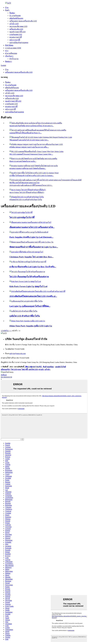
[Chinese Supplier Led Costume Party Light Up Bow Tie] (31, 242)
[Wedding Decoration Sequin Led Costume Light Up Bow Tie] (30, 222)
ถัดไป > (7, 331)
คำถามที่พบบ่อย (11, 53)
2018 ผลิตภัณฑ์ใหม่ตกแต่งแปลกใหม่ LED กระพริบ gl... (33, 296)
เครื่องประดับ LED (16, 29)
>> (11, 331)
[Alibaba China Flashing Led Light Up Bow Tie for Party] (27, 262)
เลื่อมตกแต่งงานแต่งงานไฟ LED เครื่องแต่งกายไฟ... (31, 227)
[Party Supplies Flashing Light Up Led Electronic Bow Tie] (28, 232)
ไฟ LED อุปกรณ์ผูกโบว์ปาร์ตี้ (21, 217)
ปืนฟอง (12, 13)
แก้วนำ (47, 369)
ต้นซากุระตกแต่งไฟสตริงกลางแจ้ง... (22, 161)
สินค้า (7, 10)
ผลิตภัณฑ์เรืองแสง (16, 18)
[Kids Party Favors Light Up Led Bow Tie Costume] (25, 281)
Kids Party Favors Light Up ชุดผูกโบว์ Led (28, 286)
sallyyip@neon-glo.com (17, 353)
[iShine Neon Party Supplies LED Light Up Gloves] (27, 321)
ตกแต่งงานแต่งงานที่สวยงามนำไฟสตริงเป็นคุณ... (27, 168)
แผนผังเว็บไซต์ (60, 367)
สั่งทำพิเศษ (9, 45)
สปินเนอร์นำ (5, 369)
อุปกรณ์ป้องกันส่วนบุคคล (18, 42)
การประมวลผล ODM (13, 48)
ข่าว (6, 51)
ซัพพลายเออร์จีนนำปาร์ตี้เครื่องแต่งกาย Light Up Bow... (33, 247)
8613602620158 (6, 377)
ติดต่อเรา (8, 61)
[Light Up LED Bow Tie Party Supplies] (20, 212)
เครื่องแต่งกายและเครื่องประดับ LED (23, 21)
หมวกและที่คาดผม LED (18, 26)
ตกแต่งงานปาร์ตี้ (15, 37)
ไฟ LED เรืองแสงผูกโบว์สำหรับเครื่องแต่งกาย (29, 276)
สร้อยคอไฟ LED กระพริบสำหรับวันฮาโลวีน (25, 199)
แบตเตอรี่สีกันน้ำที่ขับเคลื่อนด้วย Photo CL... (25, 133)
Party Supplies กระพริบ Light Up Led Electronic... (31, 237)
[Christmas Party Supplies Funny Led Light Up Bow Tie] (26, 252)
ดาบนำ (41, 369)
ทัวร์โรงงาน (13, 59)
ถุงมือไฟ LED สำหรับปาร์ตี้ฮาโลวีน (24, 316)
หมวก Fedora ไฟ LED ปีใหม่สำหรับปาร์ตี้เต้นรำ (26, 192)
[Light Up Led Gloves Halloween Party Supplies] (23, 311)
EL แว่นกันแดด (15, 16)
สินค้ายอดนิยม (48, 367)
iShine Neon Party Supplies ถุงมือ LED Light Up (30, 326)
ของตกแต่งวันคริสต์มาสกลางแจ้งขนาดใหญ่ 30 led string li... (31, 126)
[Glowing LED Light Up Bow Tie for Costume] (27, 272)
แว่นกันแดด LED (15, 34)
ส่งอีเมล (4, 375)
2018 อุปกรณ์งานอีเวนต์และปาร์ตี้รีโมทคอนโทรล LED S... (31, 185)
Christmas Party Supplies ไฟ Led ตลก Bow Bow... (31, 257)
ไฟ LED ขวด (16, 369)
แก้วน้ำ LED (14, 24)
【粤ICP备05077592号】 (33, 367)
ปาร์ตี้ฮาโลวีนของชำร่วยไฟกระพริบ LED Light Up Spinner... (31, 175)
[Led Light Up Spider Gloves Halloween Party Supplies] (25, 301)
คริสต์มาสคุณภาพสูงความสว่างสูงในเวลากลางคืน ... (29, 147)
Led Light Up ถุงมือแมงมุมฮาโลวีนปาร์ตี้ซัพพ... (29, 306)
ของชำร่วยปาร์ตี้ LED (17, 32)
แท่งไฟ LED (33, 369)
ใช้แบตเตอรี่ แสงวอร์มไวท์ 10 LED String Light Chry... (29, 140)
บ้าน (6, 7)
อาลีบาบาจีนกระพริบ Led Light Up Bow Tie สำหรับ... (32, 267)
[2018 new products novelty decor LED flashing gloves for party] (37, 291)
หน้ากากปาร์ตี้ (14, 40)
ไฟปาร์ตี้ (25, 369)
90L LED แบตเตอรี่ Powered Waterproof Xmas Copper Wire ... (31, 154)
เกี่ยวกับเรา (9, 56)
